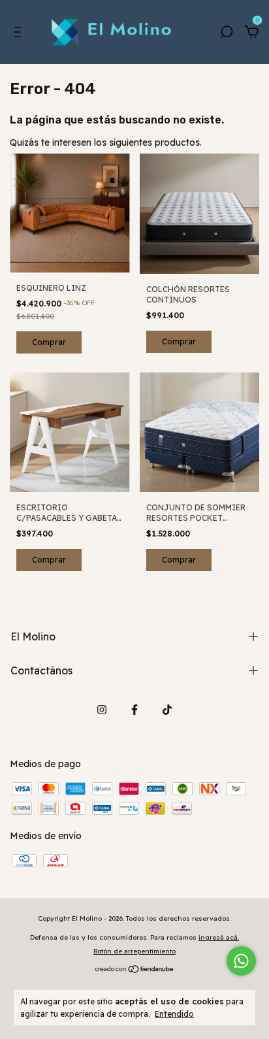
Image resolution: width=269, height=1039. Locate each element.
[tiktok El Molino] (167, 709)
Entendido (174, 1014)
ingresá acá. (218, 937)
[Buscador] (226, 34)
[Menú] (20, 34)
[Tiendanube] (135, 970)
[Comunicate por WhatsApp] (241, 961)
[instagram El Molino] (102, 709)
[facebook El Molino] (134, 709)
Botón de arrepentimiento (134, 951)
